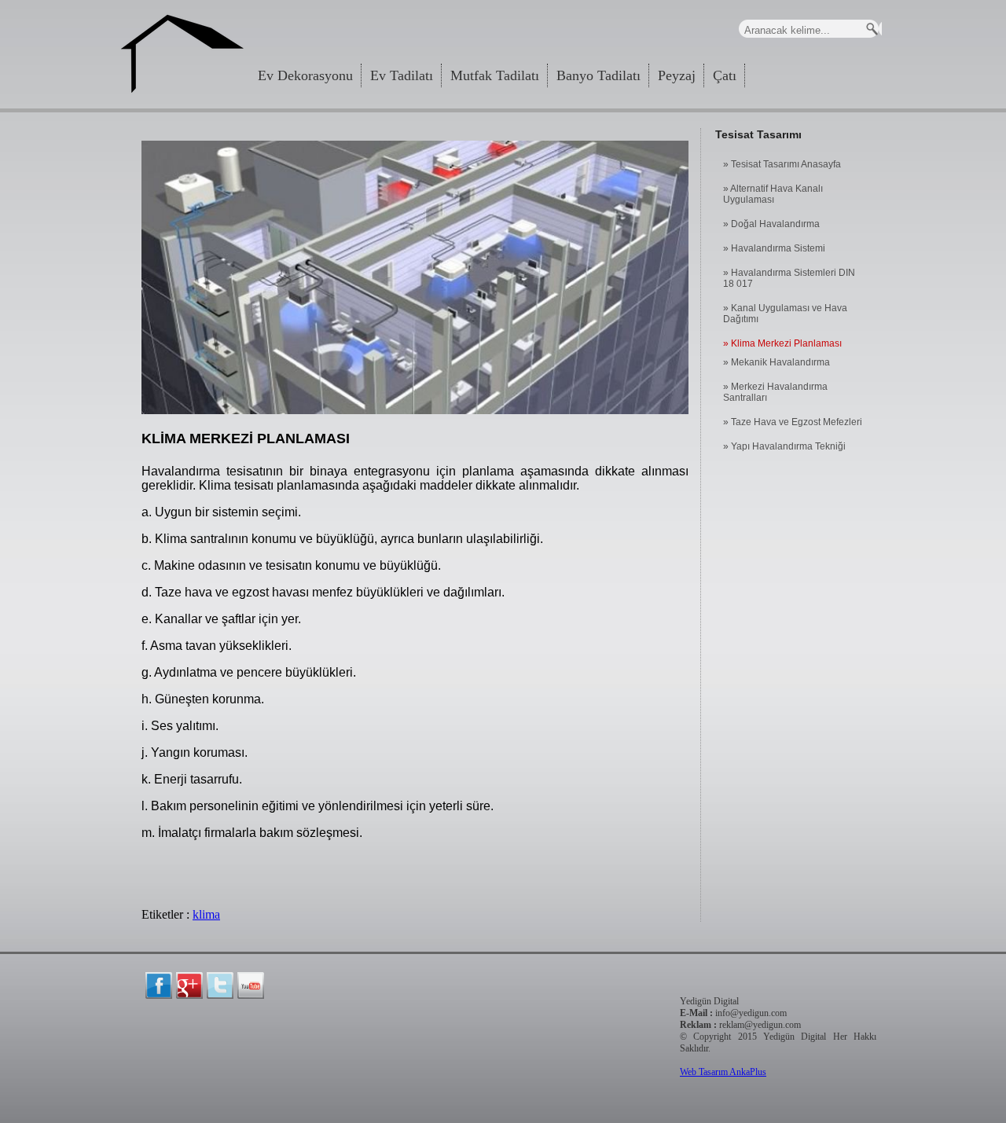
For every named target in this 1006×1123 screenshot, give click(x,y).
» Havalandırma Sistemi (774, 248)
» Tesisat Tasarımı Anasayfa (782, 164)
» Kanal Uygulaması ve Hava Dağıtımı (785, 314)
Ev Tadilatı (401, 75)
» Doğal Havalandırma (771, 223)
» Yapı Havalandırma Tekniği (784, 446)
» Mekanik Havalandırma (776, 362)
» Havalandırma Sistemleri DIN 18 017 (789, 278)
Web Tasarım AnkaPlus (723, 1071)
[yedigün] (158, 985)
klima (206, 914)
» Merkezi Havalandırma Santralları (775, 392)
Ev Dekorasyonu (305, 75)
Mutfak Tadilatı (494, 75)
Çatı (724, 75)
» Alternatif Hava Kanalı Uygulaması (773, 194)
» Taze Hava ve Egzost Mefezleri (792, 422)
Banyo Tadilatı (598, 75)
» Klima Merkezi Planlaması (782, 343)
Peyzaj (677, 75)
